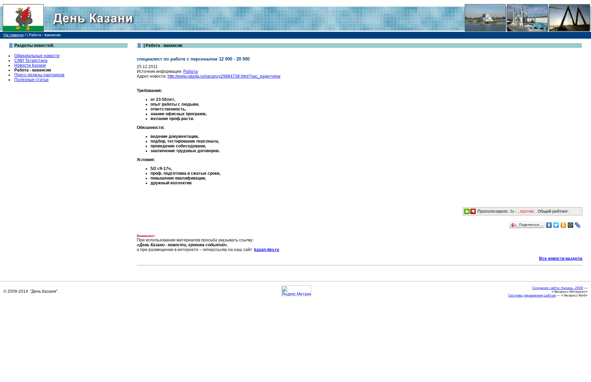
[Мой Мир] (570, 225)
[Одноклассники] (563, 225)
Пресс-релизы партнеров (39, 75)
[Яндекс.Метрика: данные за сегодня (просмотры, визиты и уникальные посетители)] (296, 291)
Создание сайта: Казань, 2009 (557, 288)
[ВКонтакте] (549, 225)
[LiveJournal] (577, 225)
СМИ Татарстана (31, 60)
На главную (13, 35)
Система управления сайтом (532, 295)
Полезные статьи (31, 79)
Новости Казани (30, 65)
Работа (190, 71)
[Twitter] (556, 225)
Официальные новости (37, 55)
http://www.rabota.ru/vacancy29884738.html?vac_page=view (224, 76)
